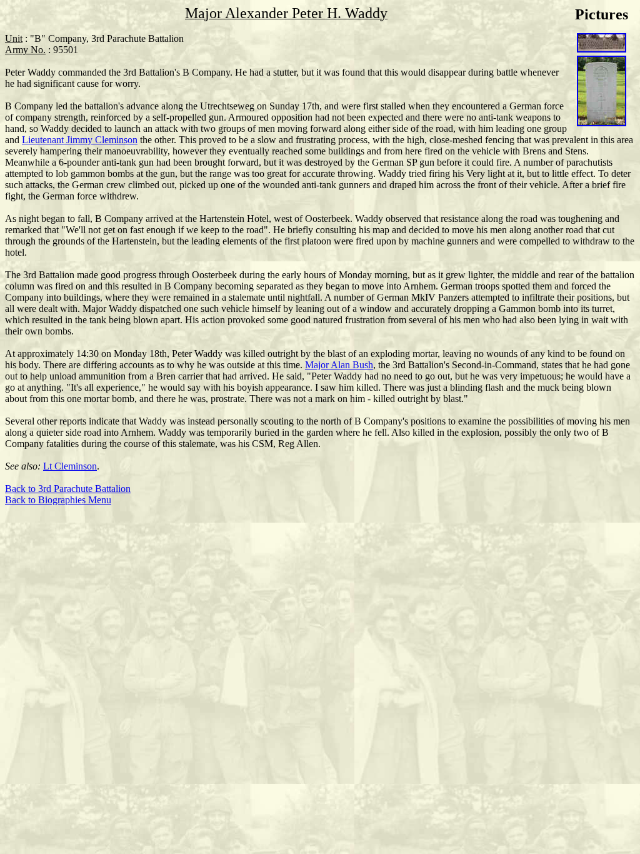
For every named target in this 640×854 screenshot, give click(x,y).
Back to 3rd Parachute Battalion (68, 488)
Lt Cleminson (70, 466)
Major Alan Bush (339, 364)
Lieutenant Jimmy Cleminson (80, 139)
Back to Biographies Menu (58, 500)
